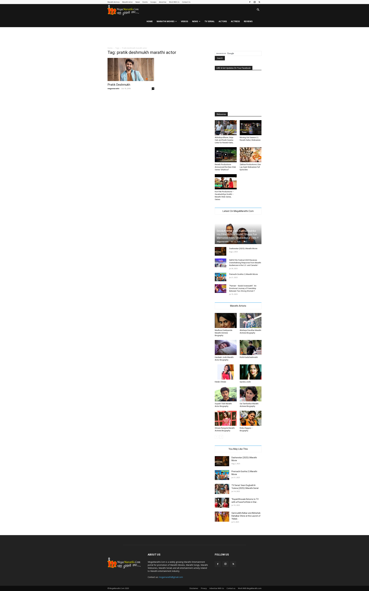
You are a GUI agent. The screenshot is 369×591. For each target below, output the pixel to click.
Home (150, 21)
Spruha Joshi (245, 382)
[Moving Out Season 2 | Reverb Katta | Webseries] (251, 127)
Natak (137, 2)
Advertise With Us (216, 588)
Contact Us (186, 2)
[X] (259, 2)
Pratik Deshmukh (119, 84)
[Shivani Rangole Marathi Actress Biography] (226, 418)
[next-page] (221, 437)
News (195, 21)
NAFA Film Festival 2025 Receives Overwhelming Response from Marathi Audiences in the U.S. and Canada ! (245, 262)
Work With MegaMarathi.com (249, 588)
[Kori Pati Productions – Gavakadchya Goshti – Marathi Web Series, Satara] (226, 181)
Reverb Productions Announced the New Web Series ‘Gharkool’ (225, 167)
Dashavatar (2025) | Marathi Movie (243, 248)
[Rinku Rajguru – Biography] (251, 418)
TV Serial (210, 21)
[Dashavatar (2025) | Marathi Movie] (220, 251)
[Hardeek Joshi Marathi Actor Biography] (226, 347)
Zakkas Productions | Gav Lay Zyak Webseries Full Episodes (250, 167)
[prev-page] (216, 437)
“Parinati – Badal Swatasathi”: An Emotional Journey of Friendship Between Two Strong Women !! (242, 288)
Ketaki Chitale (220, 382)
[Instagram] (254, 2)
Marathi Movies (165, 21)
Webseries (221, 114)
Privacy (204, 588)
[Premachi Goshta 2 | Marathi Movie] (220, 277)
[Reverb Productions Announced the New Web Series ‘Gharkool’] (226, 154)
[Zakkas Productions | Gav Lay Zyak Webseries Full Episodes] (251, 154)
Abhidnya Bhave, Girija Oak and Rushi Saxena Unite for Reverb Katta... (224, 140)
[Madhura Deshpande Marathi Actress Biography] (226, 320)
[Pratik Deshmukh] (131, 69)
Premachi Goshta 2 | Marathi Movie (243, 274)
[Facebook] (250, 2)
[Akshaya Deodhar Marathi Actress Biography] (251, 320)
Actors (223, 21)
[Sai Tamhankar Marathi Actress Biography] (251, 393)
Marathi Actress (113, 2)
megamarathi (113, 88)
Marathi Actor (127, 2)
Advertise (162, 2)
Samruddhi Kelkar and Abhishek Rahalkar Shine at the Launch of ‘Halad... (245, 516)
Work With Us (174, 2)
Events (145, 2)
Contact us (231, 588)
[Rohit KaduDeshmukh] (251, 347)
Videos (184, 21)
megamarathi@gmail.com (171, 577)
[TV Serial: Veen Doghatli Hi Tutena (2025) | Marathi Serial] (222, 489)
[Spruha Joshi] (251, 371)
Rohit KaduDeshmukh (249, 357)
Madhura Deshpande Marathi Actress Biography (223, 333)
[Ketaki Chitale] (226, 371)
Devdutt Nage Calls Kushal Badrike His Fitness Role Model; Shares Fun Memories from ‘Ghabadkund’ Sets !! (237, 234)
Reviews (248, 21)
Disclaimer (194, 588)
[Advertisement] (184, 37)
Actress (235, 21)
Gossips (153, 2)
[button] (258, 10)
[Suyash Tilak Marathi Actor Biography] (226, 393)
